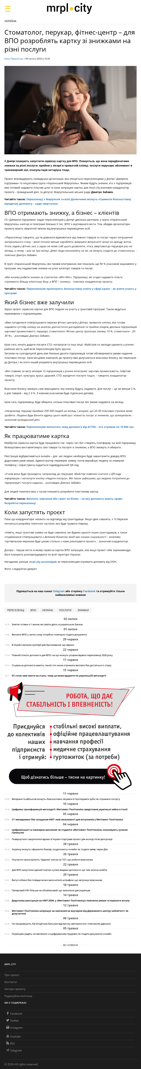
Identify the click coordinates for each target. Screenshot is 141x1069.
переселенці (15, 610)
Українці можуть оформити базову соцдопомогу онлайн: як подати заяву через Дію (60, 849)
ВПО (33, 610)
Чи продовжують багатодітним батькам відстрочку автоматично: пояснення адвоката (61, 923)
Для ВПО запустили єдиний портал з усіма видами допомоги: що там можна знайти (59, 870)
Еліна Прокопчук (13, 58)
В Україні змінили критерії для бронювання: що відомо (43, 645)
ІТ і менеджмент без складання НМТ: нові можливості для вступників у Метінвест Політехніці (67, 819)
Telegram (59, 591)
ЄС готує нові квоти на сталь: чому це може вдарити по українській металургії (59, 675)
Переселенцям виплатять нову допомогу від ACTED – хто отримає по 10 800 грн (80, 427)
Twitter (14, 1020)
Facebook (89, 591)
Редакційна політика (18, 996)
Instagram (16, 1027)
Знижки (83, 610)
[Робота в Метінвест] (70, 736)
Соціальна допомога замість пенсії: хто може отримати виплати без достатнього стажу (61, 665)
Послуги (65, 610)
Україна (10, 21)
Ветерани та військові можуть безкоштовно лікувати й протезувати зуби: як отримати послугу (66, 799)
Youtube (15, 1036)
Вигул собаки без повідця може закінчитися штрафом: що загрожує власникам (57, 880)
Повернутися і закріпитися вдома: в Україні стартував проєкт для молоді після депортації (62, 839)
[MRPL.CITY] (69, 8)
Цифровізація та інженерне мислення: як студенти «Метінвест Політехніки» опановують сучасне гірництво (70, 831)
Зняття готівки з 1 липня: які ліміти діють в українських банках (47, 624)
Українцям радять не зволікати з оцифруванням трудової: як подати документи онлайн (61, 934)
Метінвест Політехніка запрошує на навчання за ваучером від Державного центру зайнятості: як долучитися (70, 912)
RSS (12, 1043)
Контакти (10, 982)
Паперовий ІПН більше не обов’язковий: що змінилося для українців (51, 890)
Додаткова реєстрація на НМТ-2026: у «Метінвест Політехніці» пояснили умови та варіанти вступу (71, 900)
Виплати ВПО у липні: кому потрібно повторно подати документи (49, 634)
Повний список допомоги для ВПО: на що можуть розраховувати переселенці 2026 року (62, 655)
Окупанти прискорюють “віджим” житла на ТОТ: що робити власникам (52, 859)
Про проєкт (11, 975)
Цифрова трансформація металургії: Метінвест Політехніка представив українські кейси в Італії (70, 809)
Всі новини (70, 945)
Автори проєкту (15, 989)
